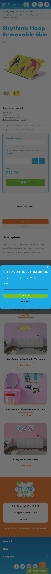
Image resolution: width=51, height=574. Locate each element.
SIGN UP (25, 295)
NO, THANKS (25, 301)
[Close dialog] (49, 267)
